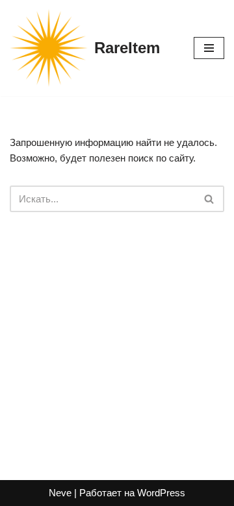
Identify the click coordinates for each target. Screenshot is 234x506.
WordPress (161, 492)
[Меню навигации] (209, 48)
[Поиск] (209, 199)
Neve (60, 492)
